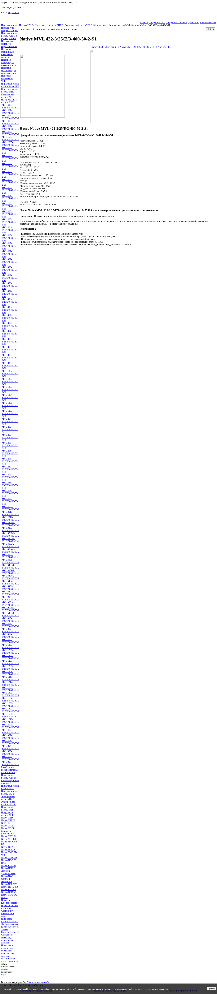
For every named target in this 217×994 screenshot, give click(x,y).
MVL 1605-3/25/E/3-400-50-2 (10, 138)
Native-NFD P (8, 868)
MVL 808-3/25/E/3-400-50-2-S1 (10, 302)
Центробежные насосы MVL (9, 101)
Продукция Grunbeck (176, 22)
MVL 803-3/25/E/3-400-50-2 (10, 741)
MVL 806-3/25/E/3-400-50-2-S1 (10, 310)
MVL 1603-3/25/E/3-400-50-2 (10, 694)
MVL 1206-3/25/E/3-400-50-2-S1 (10, 405)
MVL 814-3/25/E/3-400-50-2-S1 (10, 334)
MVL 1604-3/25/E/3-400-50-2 (10, 699)
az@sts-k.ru (13, 12)
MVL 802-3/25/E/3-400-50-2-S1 (10, 262)
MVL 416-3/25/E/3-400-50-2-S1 (10, 238)
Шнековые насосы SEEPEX (9, 920)
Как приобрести (9, 903)
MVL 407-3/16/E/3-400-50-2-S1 (10, 198)
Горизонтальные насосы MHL (9, 90)
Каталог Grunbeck (10, 932)
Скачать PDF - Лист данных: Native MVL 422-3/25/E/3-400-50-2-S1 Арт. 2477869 (130, 47)
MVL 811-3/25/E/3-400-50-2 (10, 624)
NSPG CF (6, 823)
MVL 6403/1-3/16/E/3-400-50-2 (10, 566)
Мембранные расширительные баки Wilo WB (9, 770)
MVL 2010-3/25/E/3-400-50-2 (10, 513)
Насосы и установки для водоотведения (8, 70)
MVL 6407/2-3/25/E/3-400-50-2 (10, 593)
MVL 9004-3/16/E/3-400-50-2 (10, 603)
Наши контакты (208, 22)
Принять (211, 989)
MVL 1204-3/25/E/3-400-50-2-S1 (10, 397)
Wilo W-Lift (6, 881)
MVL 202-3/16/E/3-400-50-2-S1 (10, 150)
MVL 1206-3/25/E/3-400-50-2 (10, 656)
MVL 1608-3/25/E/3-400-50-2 (10, 715)
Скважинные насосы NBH (7, 95)
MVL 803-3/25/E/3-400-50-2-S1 (10, 270)
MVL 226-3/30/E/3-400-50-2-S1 (10, 485)
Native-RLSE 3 (8, 889)
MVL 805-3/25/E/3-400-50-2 (10, 752)
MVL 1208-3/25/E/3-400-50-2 (10, 667)
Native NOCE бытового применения (8, 831)
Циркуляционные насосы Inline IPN (10, 85)
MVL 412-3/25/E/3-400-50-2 (10, 127)
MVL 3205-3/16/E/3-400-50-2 (10, 529)
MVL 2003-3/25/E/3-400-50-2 (10, 726)
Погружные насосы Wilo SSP (9, 776)
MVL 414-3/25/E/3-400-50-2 (10, 132)
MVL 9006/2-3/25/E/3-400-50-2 (10, 608)
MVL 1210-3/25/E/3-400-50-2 (10, 678)
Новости (5, 900)
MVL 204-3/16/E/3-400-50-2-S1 (10, 158)
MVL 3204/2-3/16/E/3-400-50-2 (10, 523)
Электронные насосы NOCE (8, 803)
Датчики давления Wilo (8, 872)
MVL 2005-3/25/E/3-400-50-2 (10, 143)
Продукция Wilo (157, 22)
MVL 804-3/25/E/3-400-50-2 (10, 747)
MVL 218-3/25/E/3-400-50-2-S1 (10, 477)
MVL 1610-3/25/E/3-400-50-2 (10, 720)
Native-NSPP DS (9, 884)
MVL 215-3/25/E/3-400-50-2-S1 (10, 453)
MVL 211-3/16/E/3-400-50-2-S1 (10, 461)
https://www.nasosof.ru (39, 982)
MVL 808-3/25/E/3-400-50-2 (10, 763)
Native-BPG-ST (8, 865)
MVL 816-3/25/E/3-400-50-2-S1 (10, 342)
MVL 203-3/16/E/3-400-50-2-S (10, 429)
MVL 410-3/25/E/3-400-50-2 (10, 122)
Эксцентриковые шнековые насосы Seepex (10, 927)
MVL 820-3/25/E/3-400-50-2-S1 (10, 365)
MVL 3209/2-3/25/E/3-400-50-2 (10, 571)
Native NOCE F (9, 839)
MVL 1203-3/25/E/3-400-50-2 (10, 646)
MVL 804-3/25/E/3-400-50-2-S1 (10, 294)
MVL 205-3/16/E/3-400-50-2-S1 (10, 166)
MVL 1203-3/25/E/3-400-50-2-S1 (10, 381)
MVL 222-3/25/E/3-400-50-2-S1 (10, 469)
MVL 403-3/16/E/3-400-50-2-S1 (10, 493)
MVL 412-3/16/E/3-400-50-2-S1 (10, 278)
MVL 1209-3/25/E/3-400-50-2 (10, 672)
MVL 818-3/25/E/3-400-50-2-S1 (10, 350)
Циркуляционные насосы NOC (10, 787)
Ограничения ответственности (9, 960)
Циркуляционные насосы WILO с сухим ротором (10, 36)
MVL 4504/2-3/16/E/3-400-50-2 (10, 550)
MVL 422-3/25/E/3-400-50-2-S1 (10, 254)
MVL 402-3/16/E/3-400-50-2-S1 (10, 501)
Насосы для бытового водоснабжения (9, 44)
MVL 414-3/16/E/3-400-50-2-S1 (10, 230)
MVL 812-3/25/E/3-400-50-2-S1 (10, 326)
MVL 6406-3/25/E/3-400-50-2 (10, 587)
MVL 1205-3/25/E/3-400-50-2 (10, 651)
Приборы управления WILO (7, 78)
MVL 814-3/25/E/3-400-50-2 (10, 635)
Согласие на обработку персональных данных (8, 938)
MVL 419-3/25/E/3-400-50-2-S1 (10, 246)
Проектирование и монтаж (9, 906)
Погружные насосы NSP (7, 808)
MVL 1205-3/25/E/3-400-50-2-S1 (10, 389)
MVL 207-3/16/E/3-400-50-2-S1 (10, 421)
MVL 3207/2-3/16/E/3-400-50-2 (10, 539)
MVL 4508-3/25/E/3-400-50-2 (10, 561)
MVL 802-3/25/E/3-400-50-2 (10, 736)
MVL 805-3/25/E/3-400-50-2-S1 (10, 286)
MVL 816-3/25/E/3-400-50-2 (10, 640)
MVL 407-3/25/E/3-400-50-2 (10, 111)
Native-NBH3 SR (9, 887)
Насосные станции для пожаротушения (9, 62)
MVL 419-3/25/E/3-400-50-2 (10, 731)
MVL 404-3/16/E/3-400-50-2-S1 (10, 174)
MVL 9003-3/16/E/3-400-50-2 (10, 598)
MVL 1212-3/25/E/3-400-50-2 (10, 683)
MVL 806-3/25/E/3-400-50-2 (10, 757)
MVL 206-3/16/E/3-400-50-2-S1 (10, 206)
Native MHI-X (8, 820)
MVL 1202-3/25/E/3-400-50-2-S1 (10, 373)
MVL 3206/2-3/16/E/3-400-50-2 (10, 534)
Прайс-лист (193, 22)
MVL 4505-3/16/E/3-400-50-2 (10, 555)
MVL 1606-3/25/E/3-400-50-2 (10, 704)
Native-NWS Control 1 (7, 877)
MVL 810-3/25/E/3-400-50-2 (10, 619)
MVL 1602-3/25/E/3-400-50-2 (10, 688)
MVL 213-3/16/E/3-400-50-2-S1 (10, 445)
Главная (144, 22)
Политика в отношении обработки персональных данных (8, 950)
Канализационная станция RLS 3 (10, 781)
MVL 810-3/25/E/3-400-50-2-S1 (10, 358)
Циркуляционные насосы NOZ (10, 792)
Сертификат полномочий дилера (7, 913)
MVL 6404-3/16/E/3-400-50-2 (10, 582)
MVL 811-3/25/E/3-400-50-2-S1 (10, 318)
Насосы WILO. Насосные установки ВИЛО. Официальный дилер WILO (56, 25)
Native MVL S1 (8, 836)
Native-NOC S (8, 849)
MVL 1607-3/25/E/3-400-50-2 (10, 710)
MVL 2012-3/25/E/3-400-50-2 (10, 518)
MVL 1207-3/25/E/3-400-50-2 (10, 662)
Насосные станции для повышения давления (7, 53)
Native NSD (7, 817)
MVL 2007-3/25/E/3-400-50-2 (10, 507)
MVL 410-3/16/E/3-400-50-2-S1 (10, 214)
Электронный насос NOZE (8, 797)
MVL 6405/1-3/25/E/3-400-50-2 (10, 614)
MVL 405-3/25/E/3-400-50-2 (10, 106)
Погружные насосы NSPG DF (10, 813)
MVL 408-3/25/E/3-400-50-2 (10, 117)
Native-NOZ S (8, 847)
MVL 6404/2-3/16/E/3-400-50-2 (10, 577)
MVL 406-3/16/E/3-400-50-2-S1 (10, 190)
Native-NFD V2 (9, 892)
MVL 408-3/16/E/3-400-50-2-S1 (10, 222)
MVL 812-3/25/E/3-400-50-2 (10, 630)
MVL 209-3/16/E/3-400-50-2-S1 (10, 437)
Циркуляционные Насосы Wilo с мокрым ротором (10, 28)
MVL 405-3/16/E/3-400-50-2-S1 (10, 182)
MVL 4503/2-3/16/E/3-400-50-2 (10, 545)
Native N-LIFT (8, 825)
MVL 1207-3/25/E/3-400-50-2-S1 (10, 413)
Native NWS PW (9, 857)
